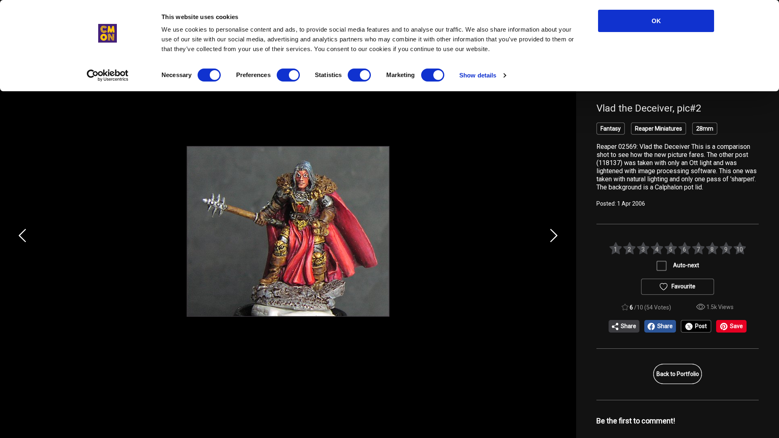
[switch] (288, 75)
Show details (477, 75)
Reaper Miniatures (658, 128)
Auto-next (686, 265)
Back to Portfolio (677, 374)
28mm (704, 128)
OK (656, 20)
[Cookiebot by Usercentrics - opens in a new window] (107, 75)
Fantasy (610, 128)
